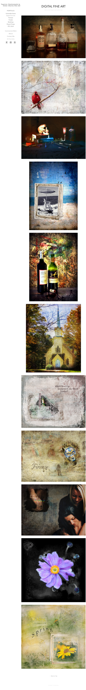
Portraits (10, 18)
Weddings (11, 22)
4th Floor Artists (10, 39)
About (11, 34)
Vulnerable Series (11, 13)
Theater (10, 20)
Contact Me (10, 36)
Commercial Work (10, 31)
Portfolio (10, 11)
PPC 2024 (11, 26)
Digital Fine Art (10, 16)
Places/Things (11, 24)
